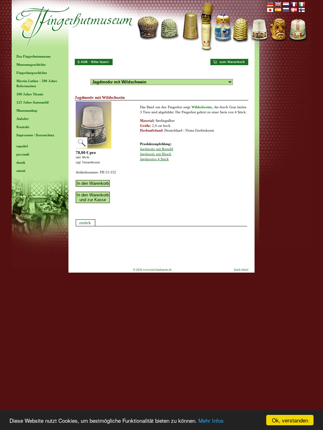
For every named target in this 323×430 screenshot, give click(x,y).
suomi (20, 171)
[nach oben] (241, 269)
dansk (20, 162)
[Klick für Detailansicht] (93, 147)
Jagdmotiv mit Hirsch (155, 154)
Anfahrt (22, 119)
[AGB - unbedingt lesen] (94, 64)
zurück (85, 222)
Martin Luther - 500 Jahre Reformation (36, 83)
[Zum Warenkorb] (229, 64)
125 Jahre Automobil (32, 102)
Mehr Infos (211, 420)
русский (22, 154)
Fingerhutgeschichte (31, 73)
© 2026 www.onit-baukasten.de (152, 269)
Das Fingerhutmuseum (33, 56)
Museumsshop (26, 110)
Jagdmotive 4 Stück (154, 159)
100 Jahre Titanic (30, 94)
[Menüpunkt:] (40, 140)
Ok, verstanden (290, 420)
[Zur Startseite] (161, 51)
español (22, 146)
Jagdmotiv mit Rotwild (156, 149)
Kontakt (22, 127)
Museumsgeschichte (31, 64)
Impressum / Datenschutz (35, 135)
